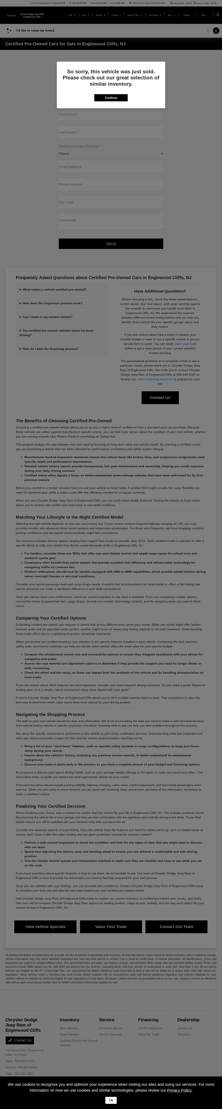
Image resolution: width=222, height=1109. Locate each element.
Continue (111, 97)
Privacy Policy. (179, 1090)
